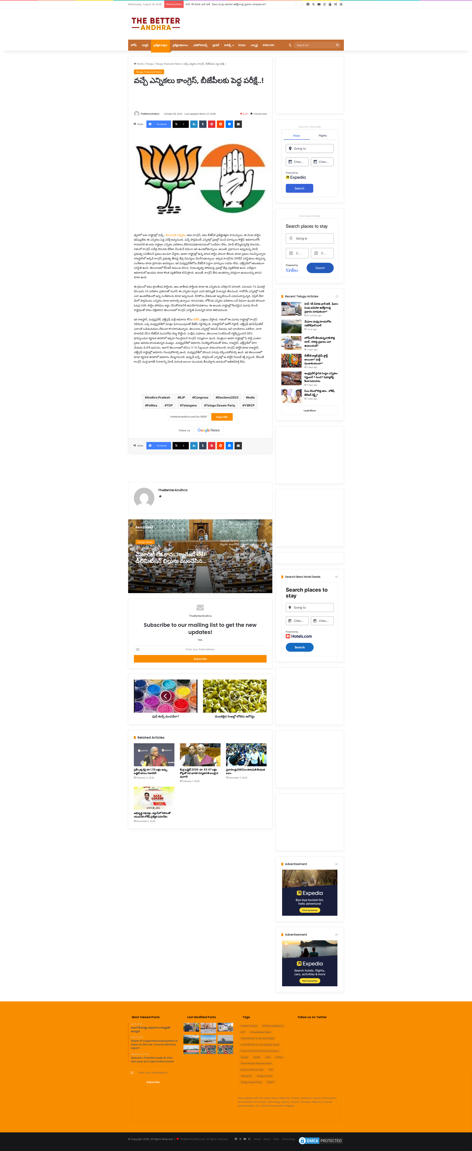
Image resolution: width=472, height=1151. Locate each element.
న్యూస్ (145, 45)
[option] (200, 556)
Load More (310, 410)
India (251, 397)
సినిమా (242, 45)
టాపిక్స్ (227, 45)
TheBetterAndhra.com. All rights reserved (204, 1139)
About (266, 1139)
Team (276, 1139)
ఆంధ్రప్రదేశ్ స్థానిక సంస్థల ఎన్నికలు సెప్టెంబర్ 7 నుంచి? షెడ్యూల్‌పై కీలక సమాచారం (321, 377)
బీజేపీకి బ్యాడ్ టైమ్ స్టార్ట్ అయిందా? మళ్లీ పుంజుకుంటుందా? (316, 359)
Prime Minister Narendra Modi (256, 1063)
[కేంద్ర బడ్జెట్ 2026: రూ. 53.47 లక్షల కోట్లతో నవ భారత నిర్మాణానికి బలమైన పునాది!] (200, 754)
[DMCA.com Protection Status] (321, 1144)
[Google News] (209, 430)
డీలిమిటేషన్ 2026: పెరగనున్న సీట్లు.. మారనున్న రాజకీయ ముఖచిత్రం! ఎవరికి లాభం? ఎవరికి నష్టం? (172, 557)
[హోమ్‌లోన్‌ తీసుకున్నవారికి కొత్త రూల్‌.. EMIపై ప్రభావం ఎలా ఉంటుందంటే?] (291, 343)
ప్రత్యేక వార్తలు (160, 45)
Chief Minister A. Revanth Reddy (257, 1038)
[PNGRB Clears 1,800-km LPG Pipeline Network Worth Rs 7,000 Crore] (191, 1049)
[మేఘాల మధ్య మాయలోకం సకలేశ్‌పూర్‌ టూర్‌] (291, 326)
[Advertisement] (273, 20)
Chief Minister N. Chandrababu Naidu (260, 1044)
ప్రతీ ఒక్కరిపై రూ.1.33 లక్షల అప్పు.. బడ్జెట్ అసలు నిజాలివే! (151, 771)
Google (244, 1057)
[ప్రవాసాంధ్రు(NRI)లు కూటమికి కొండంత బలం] (246, 754)
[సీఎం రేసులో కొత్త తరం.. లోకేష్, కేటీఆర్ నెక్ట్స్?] (291, 396)
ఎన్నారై (254, 45)
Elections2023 (228, 397)
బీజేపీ (196, 319)
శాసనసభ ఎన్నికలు (176, 235)
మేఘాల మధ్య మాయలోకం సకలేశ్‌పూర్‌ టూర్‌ (206, 4)
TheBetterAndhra (149, 113)
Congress (201, 397)
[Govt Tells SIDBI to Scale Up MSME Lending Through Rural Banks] (208, 1049)
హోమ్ (134, 45)
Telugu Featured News (168, 63)
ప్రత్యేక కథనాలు (180, 45)
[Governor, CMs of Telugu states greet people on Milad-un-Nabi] (208, 1028)
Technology (288, 1139)
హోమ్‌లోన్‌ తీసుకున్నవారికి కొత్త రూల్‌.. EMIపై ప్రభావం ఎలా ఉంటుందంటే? (319, 341)
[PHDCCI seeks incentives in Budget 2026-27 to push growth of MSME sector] (225, 1049)
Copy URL (222, 416)
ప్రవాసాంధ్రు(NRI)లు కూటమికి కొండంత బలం (245, 771)
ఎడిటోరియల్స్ (200, 45)
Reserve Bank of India (252, 1069)
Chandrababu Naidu (260, 1032)
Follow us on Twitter (312, 1017)
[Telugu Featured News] (155, 24)
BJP (182, 397)
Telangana (189, 405)
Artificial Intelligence (272, 1025)
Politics (152, 405)
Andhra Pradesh (158, 397)
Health (256, 1057)
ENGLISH (268, 45)
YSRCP (249, 405)
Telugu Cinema (264, 1076)
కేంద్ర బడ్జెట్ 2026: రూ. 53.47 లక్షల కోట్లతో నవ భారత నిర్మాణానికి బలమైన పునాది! (199, 773)
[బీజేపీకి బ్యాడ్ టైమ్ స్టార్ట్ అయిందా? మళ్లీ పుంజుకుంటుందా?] (291, 361)
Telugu (149, 63)
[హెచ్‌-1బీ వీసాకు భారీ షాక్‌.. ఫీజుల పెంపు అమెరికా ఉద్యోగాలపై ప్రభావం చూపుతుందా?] (291, 309)
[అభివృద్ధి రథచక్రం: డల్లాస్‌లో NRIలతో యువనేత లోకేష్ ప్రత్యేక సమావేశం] (154, 798)
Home (140, 63)
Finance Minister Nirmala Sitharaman (260, 1050)
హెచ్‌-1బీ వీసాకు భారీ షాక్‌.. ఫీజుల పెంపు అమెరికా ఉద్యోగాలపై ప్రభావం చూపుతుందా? (321, 307)
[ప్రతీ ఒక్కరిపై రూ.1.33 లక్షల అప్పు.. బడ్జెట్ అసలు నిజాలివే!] (154, 754)
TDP (169, 405)
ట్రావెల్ (216, 45)
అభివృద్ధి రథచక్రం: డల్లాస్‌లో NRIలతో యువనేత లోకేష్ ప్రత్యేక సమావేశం (152, 814)
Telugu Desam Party (220, 405)
